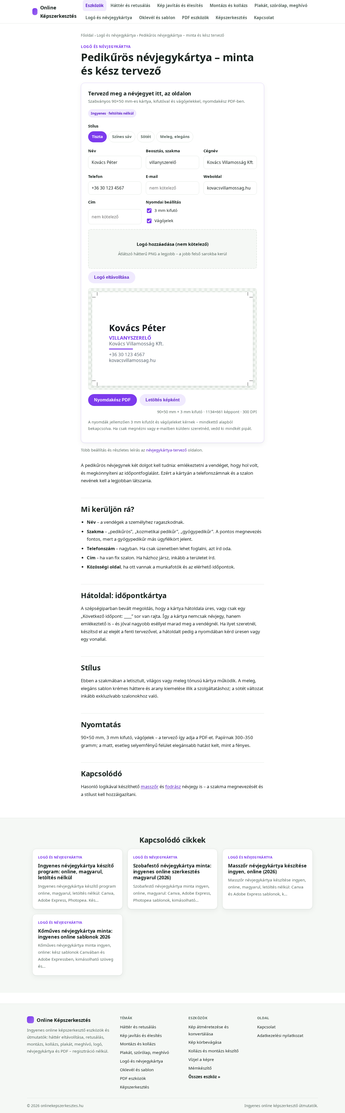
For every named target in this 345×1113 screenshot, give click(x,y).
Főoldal (87, 35)
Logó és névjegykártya (108, 17)
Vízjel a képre (201, 1059)
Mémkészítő (200, 1068)
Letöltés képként (163, 400)
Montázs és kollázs (229, 5)
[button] (172, 249)
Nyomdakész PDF (112, 400)
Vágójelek (163, 220)
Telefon (95, 176)
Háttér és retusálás (130, 5)
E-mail (152, 176)
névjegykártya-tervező (166, 450)
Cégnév (210, 150)
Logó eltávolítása (111, 277)
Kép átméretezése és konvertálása (208, 1030)
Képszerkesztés (231, 17)
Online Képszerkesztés (58, 11)
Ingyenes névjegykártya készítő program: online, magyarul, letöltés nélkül (76, 871)
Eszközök (94, 5)
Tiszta (97, 136)
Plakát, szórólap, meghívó (280, 5)
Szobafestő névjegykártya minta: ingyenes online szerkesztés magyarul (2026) (172, 871)
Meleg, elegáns (174, 136)
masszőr (149, 786)
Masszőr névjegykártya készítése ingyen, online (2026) (267, 868)
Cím (91, 202)
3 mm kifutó (165, 210)
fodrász (173, 786)
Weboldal (212, 176)
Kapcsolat (264, 17)
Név (92, 150)
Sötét (146, 136)
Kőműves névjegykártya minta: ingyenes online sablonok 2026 (75, 934)
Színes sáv (122, 136)
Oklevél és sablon (157, 17)
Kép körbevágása (205, 1042)
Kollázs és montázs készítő (213, 1050)
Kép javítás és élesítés (180, 5)
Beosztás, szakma (163, 150)
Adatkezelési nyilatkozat (280, 1035)
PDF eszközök (195, 17)
